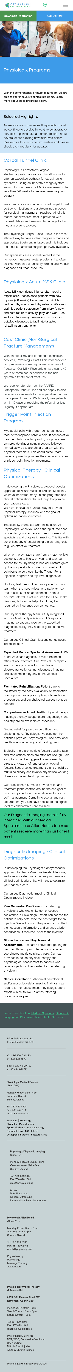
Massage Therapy (17, 1263)
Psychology (13, 1259)
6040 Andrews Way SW (20, 1038)
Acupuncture (14, 1266)
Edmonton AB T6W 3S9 (20, 1042)
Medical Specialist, (43, 1013)
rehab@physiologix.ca (19, 1249)
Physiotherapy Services (20, 1335)
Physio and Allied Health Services (41, 1017)
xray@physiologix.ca (21, 1182)
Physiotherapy (15, 1256)
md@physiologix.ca (18, 1113)
